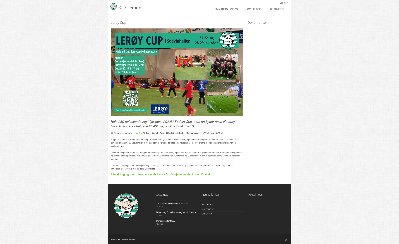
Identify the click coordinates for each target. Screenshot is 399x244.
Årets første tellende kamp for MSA (172, 203)
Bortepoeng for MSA (165, 220)
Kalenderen (207, 204)
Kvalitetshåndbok (227, 9)
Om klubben (254, 9)
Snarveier (277, 9)
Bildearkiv (207, 213)
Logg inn (284, 3)
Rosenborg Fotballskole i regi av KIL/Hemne (176, 212)
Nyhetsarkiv (208, 209)
